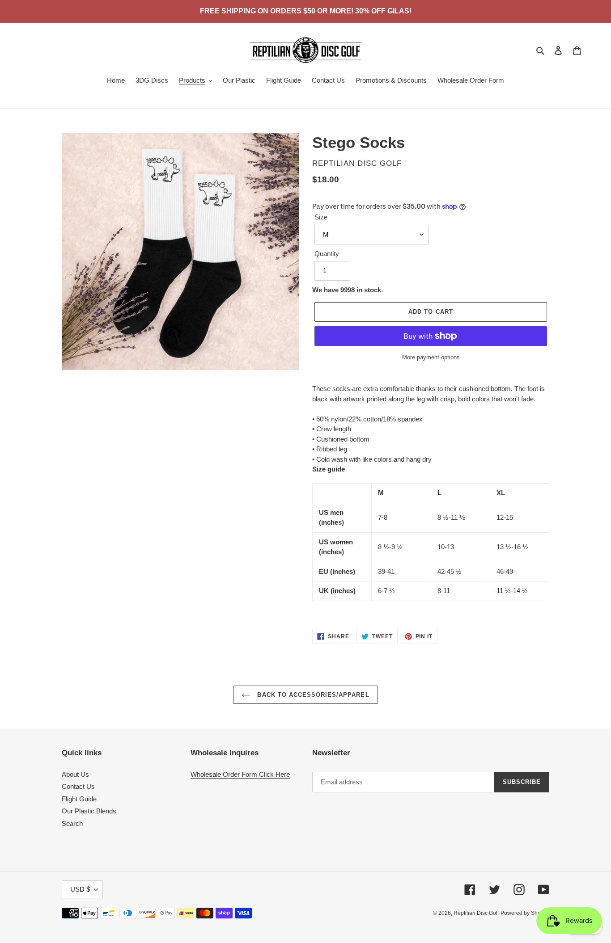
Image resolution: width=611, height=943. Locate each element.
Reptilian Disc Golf (476, 913)
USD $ (80, 889)
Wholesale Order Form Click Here (240, 774)
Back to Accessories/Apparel (312, 694)
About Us (75, 774)
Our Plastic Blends (89, 811)
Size (320, 217)
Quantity (326, 253)
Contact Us (78, 786)
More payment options (431, 357)
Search (72, 823)
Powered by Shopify (525, 913)
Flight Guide (79, 799)
